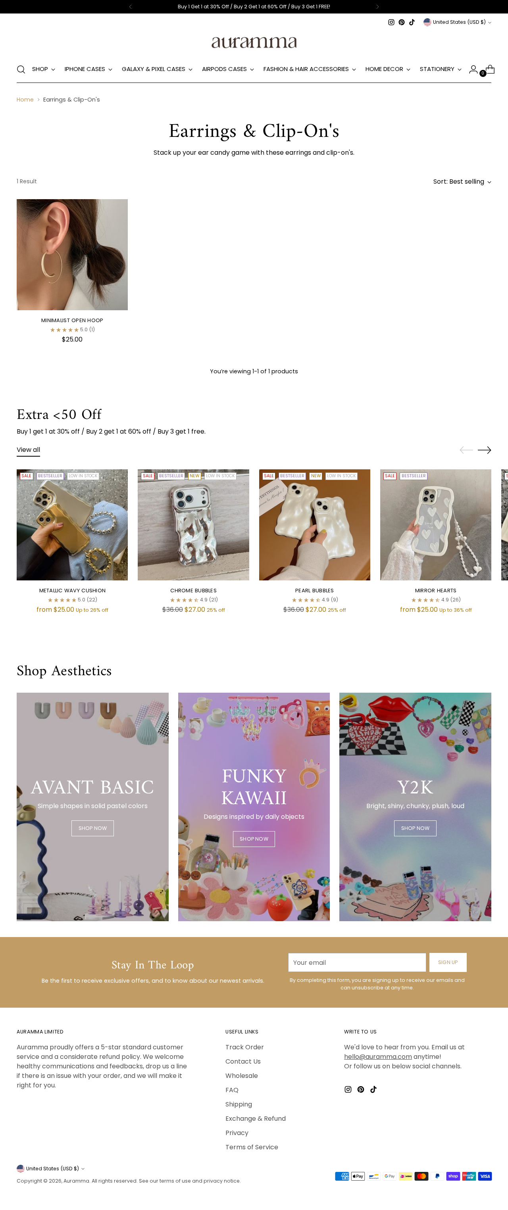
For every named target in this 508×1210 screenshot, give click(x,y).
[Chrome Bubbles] (193, 524)
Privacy (236, 1132)
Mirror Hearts (435, 590)
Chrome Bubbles (193, 590)
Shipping (238, 1104)
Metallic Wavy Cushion (72, 590)
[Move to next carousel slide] (484, 450)
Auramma (76, 1180)
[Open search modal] (21, 69)
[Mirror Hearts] (435, 524)
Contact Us (243, 1061)
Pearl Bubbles (314, 590)
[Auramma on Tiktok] (412, 22)
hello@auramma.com (378, 1056)
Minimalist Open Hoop (72, 320)
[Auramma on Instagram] (391, 22)
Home (25, 100)
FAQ (232, 1090)
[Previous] (130, 6)
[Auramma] (254, 42)
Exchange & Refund (255, 1118)
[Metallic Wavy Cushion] (72, 524)
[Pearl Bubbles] (314, 524)
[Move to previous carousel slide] (466, 450)
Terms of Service (251, 1147)
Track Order (244, 1047)
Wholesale (241, 1075)
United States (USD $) (459, 22)
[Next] (377, 6)
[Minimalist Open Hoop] (72, 254)
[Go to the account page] (470, 69)
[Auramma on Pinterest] (401, 22)
